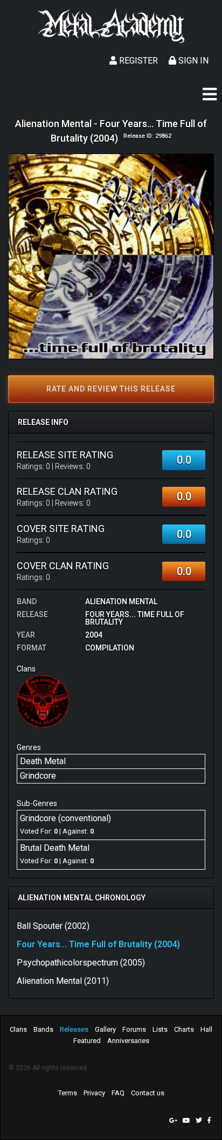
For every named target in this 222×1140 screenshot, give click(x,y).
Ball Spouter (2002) (53, 926)
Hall (206, 1029)
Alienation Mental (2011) (63, 981)
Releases (74, 1029)
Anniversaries (128, 1041)
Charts (184, 1029)
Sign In (192, 60)
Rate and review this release (111, 388)
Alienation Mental (121, 601)
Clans (18, 1029)
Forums (134, 1029)
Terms (67, 1093)
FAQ (118, 1093)
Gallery (105, 1029)
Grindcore (38, 776)
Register (137, 60)
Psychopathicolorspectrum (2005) (81, 962)
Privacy (94, 1093)
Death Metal (43, 761)
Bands (43, 1029)
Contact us (147, 1093)
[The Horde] (43, 701)
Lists (160, 1029)
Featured (87, 1041)
